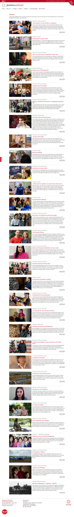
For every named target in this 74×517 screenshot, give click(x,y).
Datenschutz (52, 1)
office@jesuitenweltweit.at (7, 505)
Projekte (15, 8)
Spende (20, 8)
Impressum (62, 1)
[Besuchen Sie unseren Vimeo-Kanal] (3, 1)
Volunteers (42, 8)
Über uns (8, 8)
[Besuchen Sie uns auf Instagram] (5, 1)
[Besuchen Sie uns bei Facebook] (2, 1)
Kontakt (57, 1)
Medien (26, 8)
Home (3, 8)
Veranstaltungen (34, 8)
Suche (47, 1)
